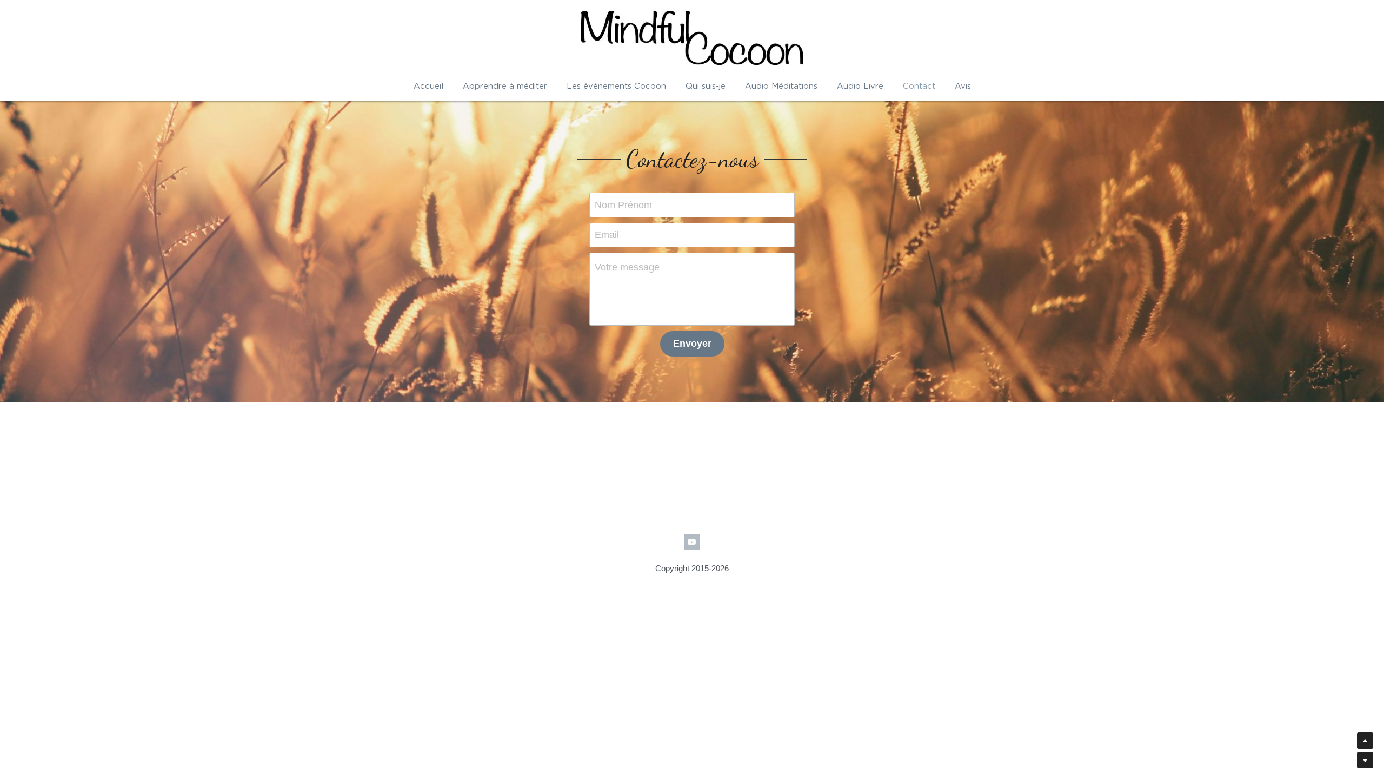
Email (607, 234)
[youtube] (692, 499)
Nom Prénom (623, 204)
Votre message (627, 267)
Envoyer (692, 343)
